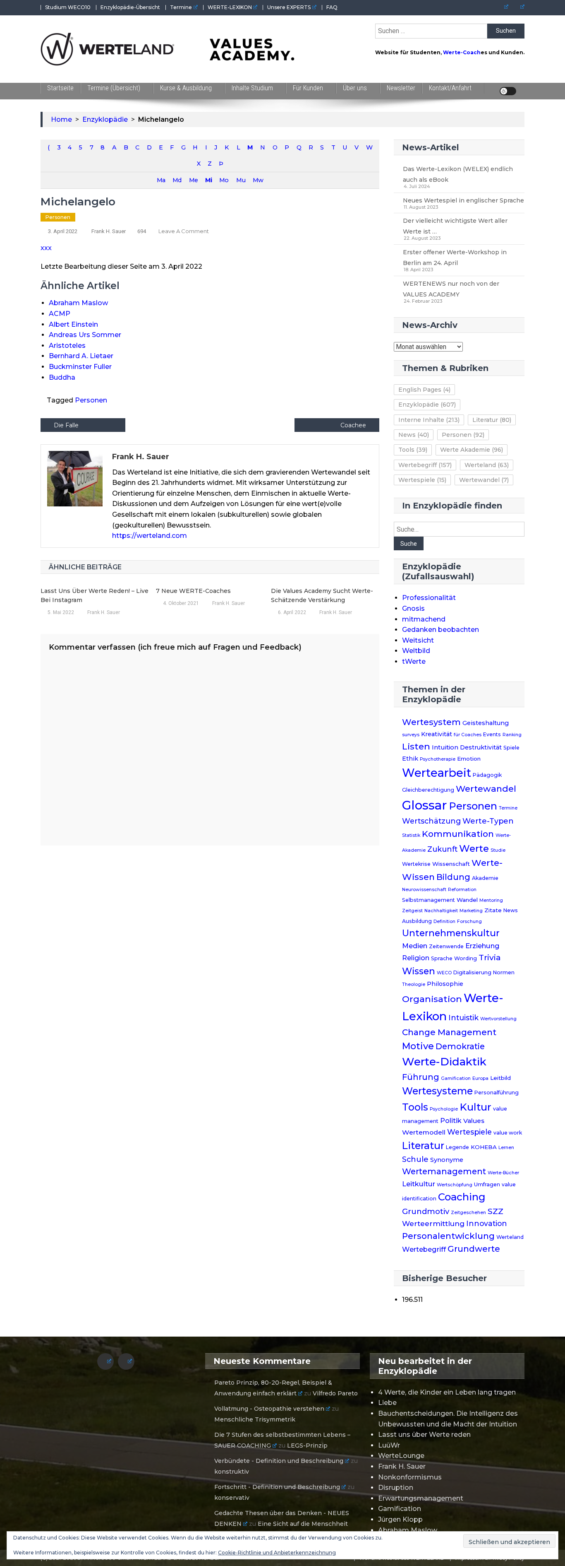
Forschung (469, 921)
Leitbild (500, 1078)
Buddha (62, 377)
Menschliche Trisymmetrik (254, 1419)
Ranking (512, 734)
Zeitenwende (446, 946)
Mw (258, 180)
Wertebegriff (425, 465)
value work (507, 1133)
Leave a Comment (183, 231)
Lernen (506, 1147)
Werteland (486, 465)
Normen (504, 972)
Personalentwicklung (448, 1236)
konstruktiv (231, 1471)
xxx (46, 248)
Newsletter (401, 88)
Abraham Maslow (78, 303)
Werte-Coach (462, 52)
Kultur (475, 1107)
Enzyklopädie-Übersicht (130, 7)
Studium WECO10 (68, 7)
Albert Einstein (73, 324)
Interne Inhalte (429, 420)
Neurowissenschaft (424, 889)
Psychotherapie (437, 759)
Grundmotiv (425, 1211)
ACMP (59, 314)
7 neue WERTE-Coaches (193, 591)
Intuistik (463, 1017)
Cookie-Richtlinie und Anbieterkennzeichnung (277, 1552)
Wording (465, 958)
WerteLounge (401, 1456)
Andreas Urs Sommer (85, 335)
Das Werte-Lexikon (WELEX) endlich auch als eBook (458, 174)
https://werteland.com (149, 536)
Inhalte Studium (252, 88)
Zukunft (442, 849)
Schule (415, 1159)
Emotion (469, 758)
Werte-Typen (488, 821)
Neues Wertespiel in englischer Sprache (463, 200)
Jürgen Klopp (400, 1519)
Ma (161, 180)
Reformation (462, 889)
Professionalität (429, 598)
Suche (408, 543)
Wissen (418, 971)
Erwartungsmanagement (420, 1498)
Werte (474, 848)
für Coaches (467, 734)
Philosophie (445, 984)
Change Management (449, 1032)
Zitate (493, 910)
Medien (414, 946)
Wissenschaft (451, 863)
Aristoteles (67, 345)
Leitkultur (418, 1184)
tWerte (414, 661)
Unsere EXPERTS (289, 7)
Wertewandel (484, 480)
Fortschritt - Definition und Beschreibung (277, 1487)
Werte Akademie (471, 449)
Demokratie (460, 1046)
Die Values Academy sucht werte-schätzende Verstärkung (322, 595)
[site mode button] (508, 91)
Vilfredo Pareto (335, 1393)
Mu (240, 180)
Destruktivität (481, 747)
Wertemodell (423, 1132)
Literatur (491, 420)
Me (193, 180)
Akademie (485, 878)
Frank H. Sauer (108, 231)
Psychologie (444, 1109)
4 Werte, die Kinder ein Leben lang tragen (447, 1392)
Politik (451, 1120)
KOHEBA (484, 1147)
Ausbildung (417, 921)
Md (176, 180)
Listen (416, 746)
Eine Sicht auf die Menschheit (303, 1523)
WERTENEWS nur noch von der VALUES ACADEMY (451, 289)
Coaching (462, 1197)
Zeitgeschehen (468, 1212)
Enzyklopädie (427, 404)
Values (473, 1121)
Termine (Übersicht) (113, 88)
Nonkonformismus (410, 1477)
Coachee (353, 425)
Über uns (355, 88)
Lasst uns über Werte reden (424, 1434)
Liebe (387, 1403)
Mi (208, 180)
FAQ (332, 7)
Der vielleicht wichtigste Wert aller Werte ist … (455, 226)
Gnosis (413, 608)
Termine (181, 7)
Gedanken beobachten (440, 630)
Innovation (486, 1223)
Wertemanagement (444, 1171)
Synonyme (446, 1160)
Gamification (456, 1078)
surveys (410, 734)
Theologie (413, 984)
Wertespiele (422, 480)
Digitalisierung (472, 972)
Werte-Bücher (503, 1173)
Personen (57, 217)
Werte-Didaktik (444, 1061)
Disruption (395, 1487)
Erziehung (482, 946)
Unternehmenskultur (451, 933)
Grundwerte (474, 1249)
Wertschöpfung (454, 1185)
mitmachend (423, 619)
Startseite (60, 88)
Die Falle (66, 425)
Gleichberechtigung (428, 790)
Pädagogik (487, 775)
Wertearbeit (436, 773)
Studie (498, 850)
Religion (415, 958)
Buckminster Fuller (80, 367)
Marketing (471, 910)
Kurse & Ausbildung (186, 88)
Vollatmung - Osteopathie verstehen (269, 1408)
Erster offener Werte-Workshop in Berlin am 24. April (455, 257)
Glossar (424, 805)
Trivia (490, 957)
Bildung (453, 877)
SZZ (495, 1211)
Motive (418, 1046)
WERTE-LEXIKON (230, 7)
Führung (420, 1077)
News (413, 434)
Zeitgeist (412, 910)
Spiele (511, 747)
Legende (457, 1147)
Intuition (445, 747)
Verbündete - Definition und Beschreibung (278, 1461)
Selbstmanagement (428, 900)
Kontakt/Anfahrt (450, 88)
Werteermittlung (433, 1223)
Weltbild (416, 651)
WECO (444, 973)
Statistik (411, 835)
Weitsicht (418, 640)
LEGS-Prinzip (307, 1445)
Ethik (410, 758)
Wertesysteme (437, 1091)
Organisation (432, 998)
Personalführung (496, 1092)
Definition (444, 921)
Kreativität (436, 734)
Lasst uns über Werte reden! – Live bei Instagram (94, 595)
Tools (412, 449)
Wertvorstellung (498, 1019)
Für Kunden (308, 88)
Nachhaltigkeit (441, 910)
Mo (223, 180)
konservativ (231, 1497)
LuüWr (389, 1445)
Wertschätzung (431, 821)
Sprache (441, 958)
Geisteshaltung (485, 723)
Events (492, 734)
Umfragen (487, 1184)
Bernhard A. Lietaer (81, 356)
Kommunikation (458, 834)
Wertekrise (416, 864)
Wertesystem (431, 722)
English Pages (424, 389)
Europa (480, 1078)
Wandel (467, 899)
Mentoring (491, 900)
